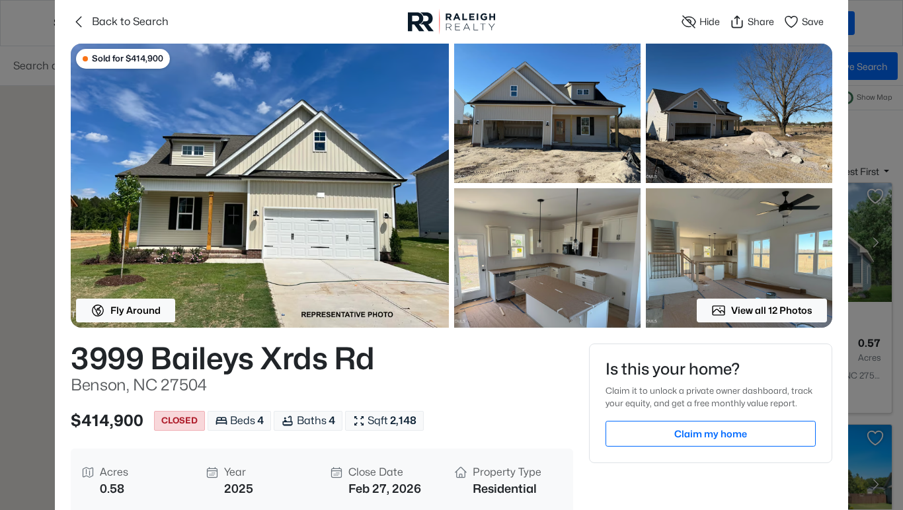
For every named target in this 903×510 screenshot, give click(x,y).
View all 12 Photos (771, 310)
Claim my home (710, 433)
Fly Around (135, 310)
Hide (709, 21)
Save (813, 21)
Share (761, 21)
